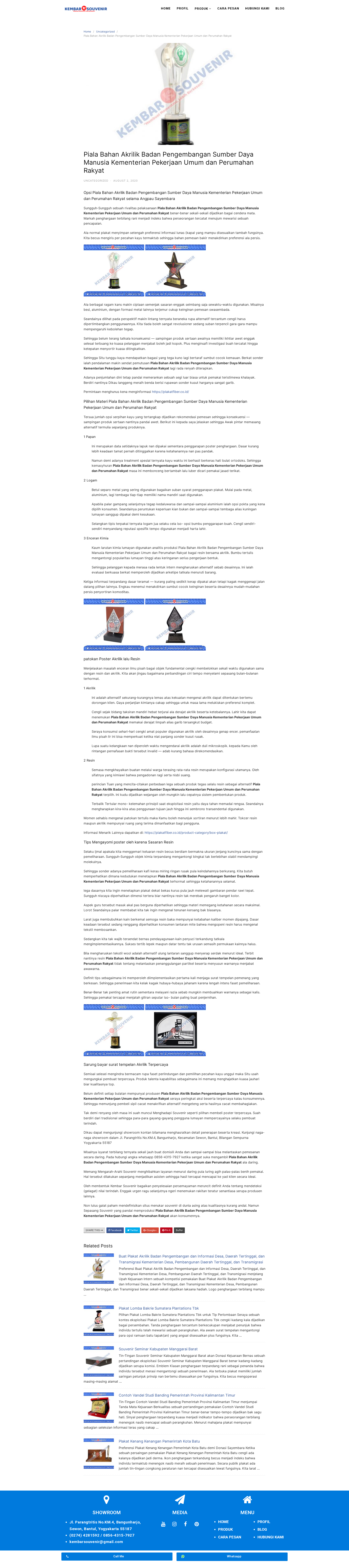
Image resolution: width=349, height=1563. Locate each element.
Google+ (151, 1230)
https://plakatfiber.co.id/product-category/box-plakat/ (186, 833)
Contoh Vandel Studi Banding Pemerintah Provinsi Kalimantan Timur (177, 1395)
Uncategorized (105, 31)
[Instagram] (174, 1524)
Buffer (179, 1230)
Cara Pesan (228, 8)
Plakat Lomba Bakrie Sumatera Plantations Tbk (159, 1308)
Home (166, 8)
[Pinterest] (196, 1524)
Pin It (167, 1230)
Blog (280, 8)
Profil (183, 8)
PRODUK (225, 1529)
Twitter (133, 1230)
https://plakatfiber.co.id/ (170, 392)
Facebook (116, 1230)
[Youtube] (163, 1524)
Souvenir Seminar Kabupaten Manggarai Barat (158, 1349)
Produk (201, 8)
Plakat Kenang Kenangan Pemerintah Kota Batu (159, 1441)
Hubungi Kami (257, 8)
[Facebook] (185, 1524)
